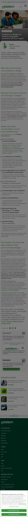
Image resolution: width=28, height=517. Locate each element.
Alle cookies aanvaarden (14, 514)
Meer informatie (22, 503)
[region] (14, 503)
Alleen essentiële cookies (14, 510)
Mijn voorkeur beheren (14, 506)
